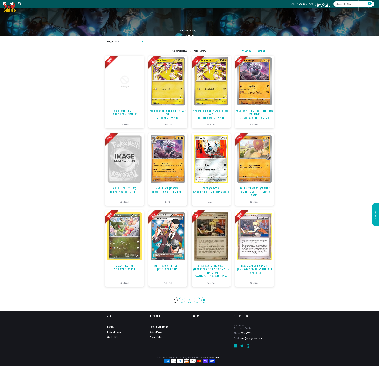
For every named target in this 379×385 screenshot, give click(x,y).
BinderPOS (217, 357)
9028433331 (247, 333)
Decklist (376, 214)
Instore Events (114, 332)
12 (204, 299)
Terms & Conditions (159, 327)
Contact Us (112, 337)
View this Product (126, 91)
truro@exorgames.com (251, 338)
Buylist (110, 327)
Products (190, 30)
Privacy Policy (156, 337)
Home (182, 30)
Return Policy (156, 332)
